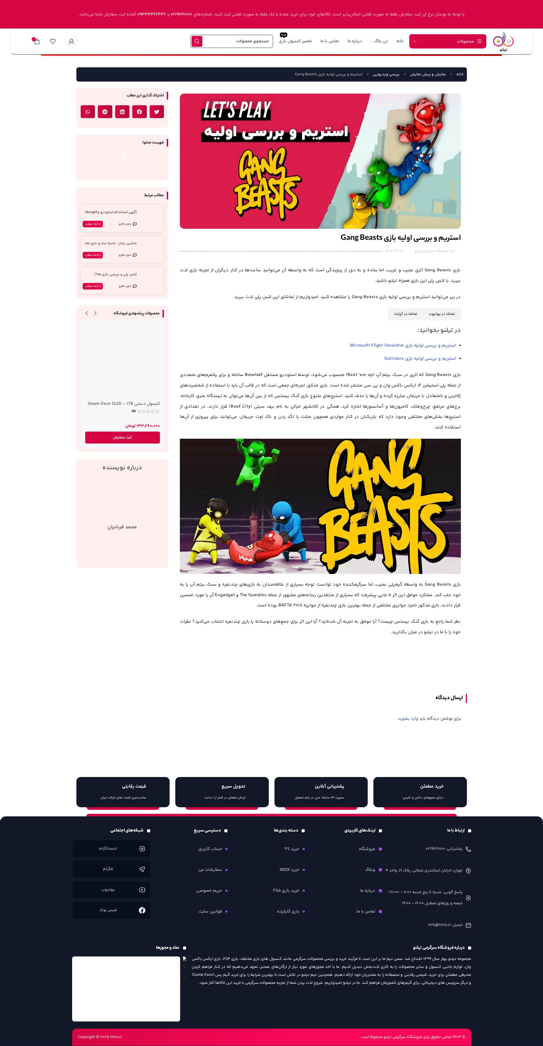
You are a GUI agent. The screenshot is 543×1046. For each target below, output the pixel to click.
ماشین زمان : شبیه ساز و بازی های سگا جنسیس (110, 245)
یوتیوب (108, 890)
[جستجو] (197, 41)
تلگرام (108, 869)
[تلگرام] (142, 869)
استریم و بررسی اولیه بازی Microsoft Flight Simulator (403, 345)
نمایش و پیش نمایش (427, 74)
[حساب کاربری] (71, 41)
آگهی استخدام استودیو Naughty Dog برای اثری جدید (111, 214)
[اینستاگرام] (142, 848)
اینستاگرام (108, 848)
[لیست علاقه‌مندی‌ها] (52, 41)
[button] (157, 111)
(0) (134, 411)
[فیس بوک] (142, 910)
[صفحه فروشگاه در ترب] (184, 970)
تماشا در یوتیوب (442, 314)
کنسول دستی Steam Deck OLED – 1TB (124, 403)
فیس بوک (108, 910)
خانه (459, 74)
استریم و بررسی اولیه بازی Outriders (420, 358)
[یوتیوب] (142, 890)
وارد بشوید (408, 718)
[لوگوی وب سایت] (503, 41)
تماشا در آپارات (405, 314)
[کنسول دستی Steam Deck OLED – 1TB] (122, 360)
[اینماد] (126, 988)
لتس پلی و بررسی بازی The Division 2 (116, 277)
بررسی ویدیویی (386, 74)
